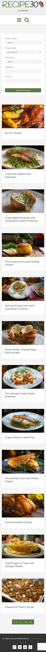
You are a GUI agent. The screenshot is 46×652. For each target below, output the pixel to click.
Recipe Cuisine (10, 48)
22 (31, 622)
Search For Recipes (23, 90)
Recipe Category (11, 38)
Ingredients (9, 67)
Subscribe (24, 11)
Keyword (8, 77)
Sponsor (23, 642)
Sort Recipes (9, 57)
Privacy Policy (36, 638)
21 (26, 622)
